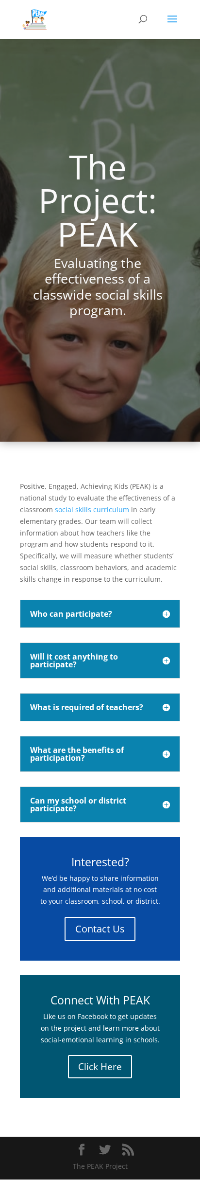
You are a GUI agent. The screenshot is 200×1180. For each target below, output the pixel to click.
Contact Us (100, 928)
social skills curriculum (92, 509)
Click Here (100, 1066)
